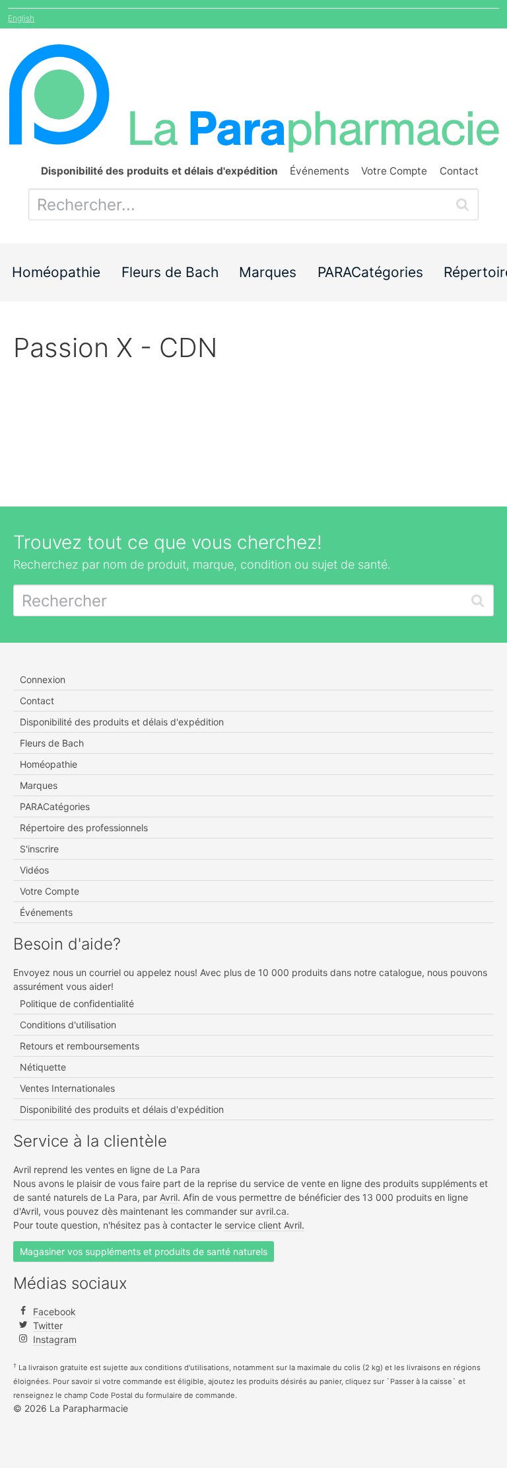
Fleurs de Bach (170, 272)
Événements (319, 171)
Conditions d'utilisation (68, 1024)
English (21, 18)
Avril (169, 1197)
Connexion (42, 679)
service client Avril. (264, 1225)
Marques (267, 272)
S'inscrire (39, 848)
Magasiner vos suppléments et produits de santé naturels (143, 1251)
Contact (459, 171)
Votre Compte (394, 171)
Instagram (55, 1339)
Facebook (54, 1311)
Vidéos (34, 870)
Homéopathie (56, 272)
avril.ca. (272, 1211)
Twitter (48, 1325)
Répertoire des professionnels (84, 827)
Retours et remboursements (79, 1045)
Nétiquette (43, 1067)
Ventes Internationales (67, 1088)
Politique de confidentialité (77, 1003)
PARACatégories (370, 272)
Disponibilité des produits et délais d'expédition (122, 721)
